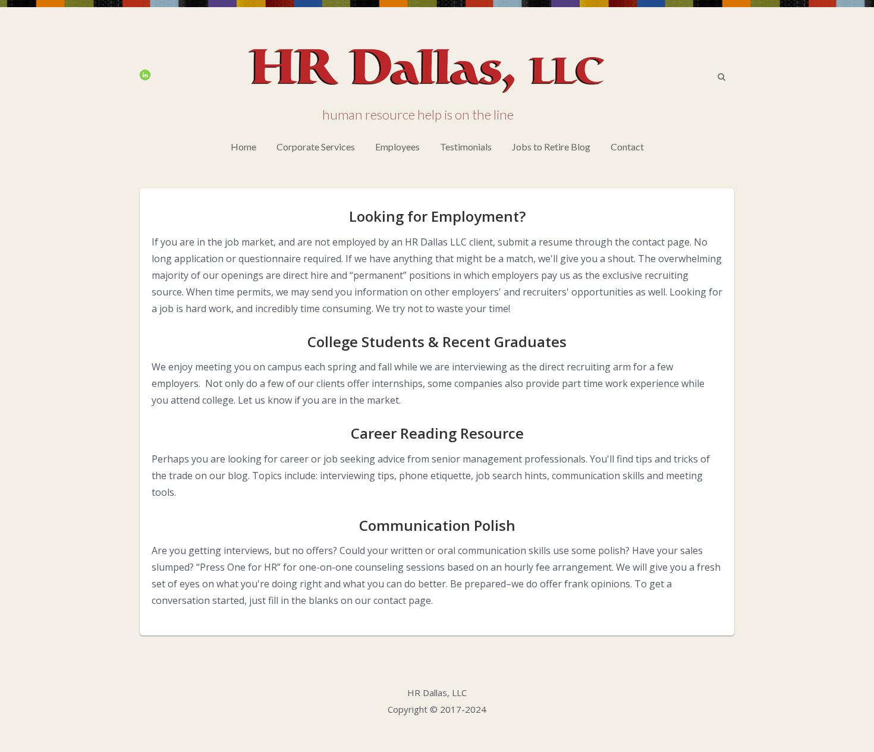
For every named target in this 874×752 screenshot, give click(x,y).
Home (243, 146)
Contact (627, 146)
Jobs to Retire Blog (551, 146)
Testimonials (466, 146)
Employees (397, 146)
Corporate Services (315, 146)
